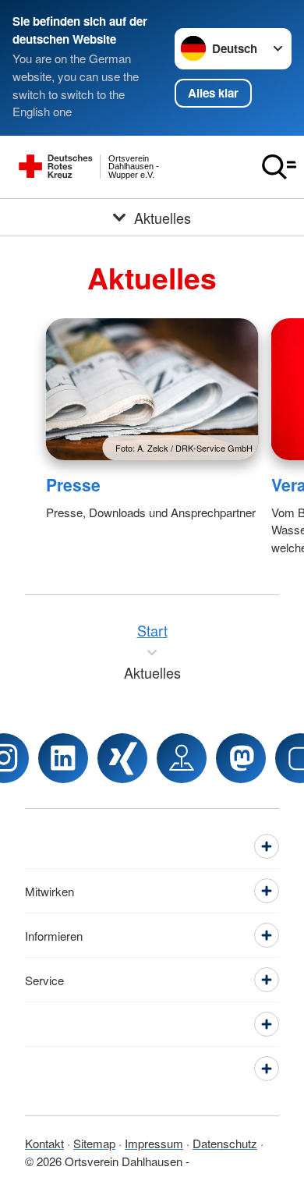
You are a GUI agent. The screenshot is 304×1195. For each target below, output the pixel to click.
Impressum (154, 1143)
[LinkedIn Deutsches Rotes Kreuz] (63, 758)
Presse (73, 484)
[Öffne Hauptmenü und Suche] (279, 167)
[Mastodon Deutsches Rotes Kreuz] (241, 758)
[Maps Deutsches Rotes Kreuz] (182, 758)
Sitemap (94, 1143)
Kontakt (44, 1143)
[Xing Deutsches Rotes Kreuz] (122, 758)
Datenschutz (225, 1143)
